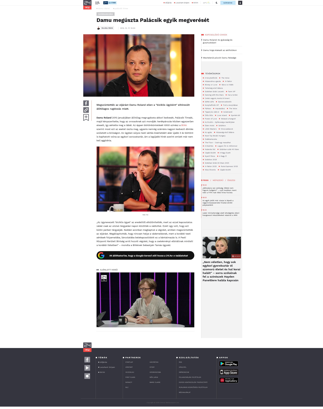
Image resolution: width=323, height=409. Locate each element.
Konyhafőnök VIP (211, 105)
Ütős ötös (208, 115)
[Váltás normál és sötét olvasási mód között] (216, 2)
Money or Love (210, 85)
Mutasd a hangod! (228, 119)
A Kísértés (208, 146)
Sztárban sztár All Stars (229, 149)
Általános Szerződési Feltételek (193, 387)
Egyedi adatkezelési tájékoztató (193, 382)
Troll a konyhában (230, 105)
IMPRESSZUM (184, 372)
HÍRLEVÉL (182, 367)
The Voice (225, 78)
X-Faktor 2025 (210, 166)
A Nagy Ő (223, 156)
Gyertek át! (235, 115)
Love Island (222, 115)
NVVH (195, 3)
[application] (145, 299)
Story (152, 367)
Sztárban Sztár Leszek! (214, 91)
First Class (130, 377)
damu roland (104, 8)
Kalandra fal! (209, 149)
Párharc (207, 108)
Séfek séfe (209, 102)
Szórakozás (105, 14)
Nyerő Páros (209, 156)
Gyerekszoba (155, 372)
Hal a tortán (232, 95)
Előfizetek (228, 3)
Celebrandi (227, 112)
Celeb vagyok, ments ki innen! (217, 98)
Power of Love (210, 119)
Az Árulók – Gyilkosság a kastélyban (219, 122)
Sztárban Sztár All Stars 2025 (216, 163)
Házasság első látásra (225, 132)
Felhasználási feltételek (190, 377)
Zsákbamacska (210, 139)
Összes (231, 180)
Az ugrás (208, 132)
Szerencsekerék (224, 102)
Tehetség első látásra (213, 88)
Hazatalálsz (220, 108)
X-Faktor (228, 81)
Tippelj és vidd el (211, 112)
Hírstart (129, 367)
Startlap (129, 362)
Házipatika (154, 362)
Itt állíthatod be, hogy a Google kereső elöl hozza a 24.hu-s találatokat (148, 255)
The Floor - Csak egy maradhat (217, 143)
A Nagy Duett (224, 153)
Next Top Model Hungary (214, 136)
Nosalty (128, 382)
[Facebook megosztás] (86, 103)
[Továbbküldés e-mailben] (86, 110)
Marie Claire (155, 382)
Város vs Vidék (227, 85)
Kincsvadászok (226, 129)
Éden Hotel (209, 126)
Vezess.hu (129, 372)
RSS (180, 362)
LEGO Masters (210, 129)
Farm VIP (231, 91)
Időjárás (168, 3)
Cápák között (210, 153)
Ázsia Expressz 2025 (229, 166)
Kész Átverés (210, 170)
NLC (126, 387)
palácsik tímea (121, 8)
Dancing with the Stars (214, 95)
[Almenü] (97, 3)
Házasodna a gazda (212, 81)
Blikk (184, 125)
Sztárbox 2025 (210, 160)
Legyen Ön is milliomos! (227, 146)
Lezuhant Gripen (182, 3)
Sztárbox (222, 126)
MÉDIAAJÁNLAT (185, 392)
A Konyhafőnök (210, 78)
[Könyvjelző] (86, 117)
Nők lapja (154, 377)
